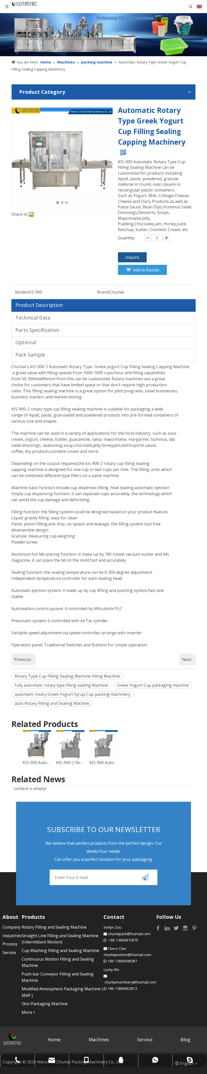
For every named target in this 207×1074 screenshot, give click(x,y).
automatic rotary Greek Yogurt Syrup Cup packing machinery (72, 694)
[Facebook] (158, 928)
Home (54, 1039)
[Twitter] (176, 928)
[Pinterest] (194, 928)
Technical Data (32, 317)
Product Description (39, 305)
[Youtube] (185, 928)
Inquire (132, 257)
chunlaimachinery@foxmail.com (130, 982)
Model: (21, 292)
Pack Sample (30, 354)
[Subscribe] (145, 877)
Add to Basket (146, 270)
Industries (12, 935)
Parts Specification (37, 330)
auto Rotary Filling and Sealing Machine (52, 703)
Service (9, 952)
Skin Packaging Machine (45, 1003)
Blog (185, 1039)
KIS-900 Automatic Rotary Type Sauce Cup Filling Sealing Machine (37, 762)
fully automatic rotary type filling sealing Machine (61, 685)
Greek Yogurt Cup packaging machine (153, 685)
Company (11, 927)
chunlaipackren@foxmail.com (127, 954)
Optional (25, 342)
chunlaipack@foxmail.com (129, 933)
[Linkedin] (167, 928)
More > (28, 1012)
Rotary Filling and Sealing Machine (54, 927)
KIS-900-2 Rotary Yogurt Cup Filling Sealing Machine (70, 762)
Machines (99, 1039)
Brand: (103, 292)
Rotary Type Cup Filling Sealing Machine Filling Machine (67, 676)
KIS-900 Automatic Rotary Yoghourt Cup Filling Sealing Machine (103, 762)
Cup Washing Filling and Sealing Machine (60, 950)
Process (10, 944)
